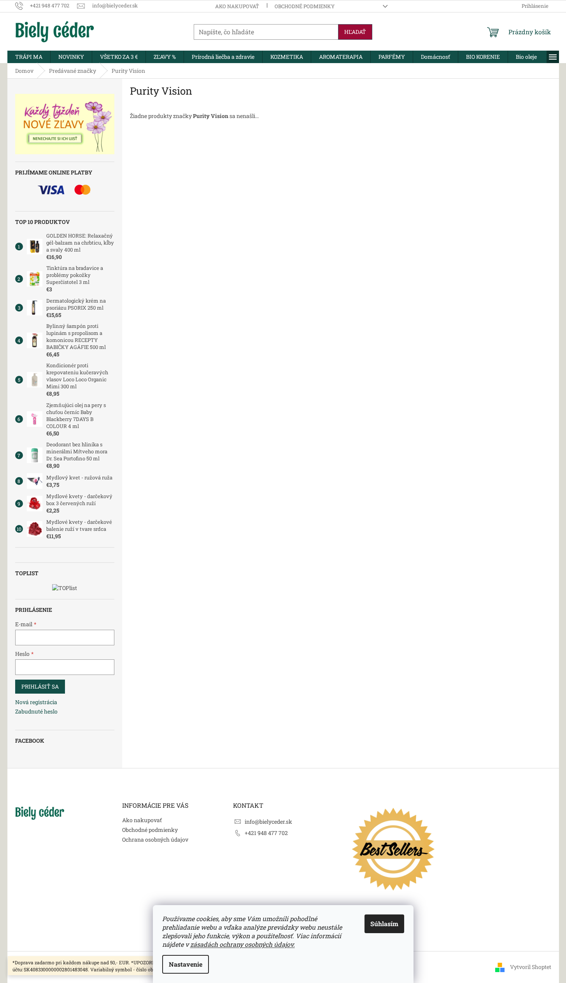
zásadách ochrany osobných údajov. (242, 944)
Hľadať (355, 31)
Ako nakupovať (237, 6)
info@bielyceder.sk (268, 821)
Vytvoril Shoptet (530, 966)
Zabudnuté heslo (36, 711)
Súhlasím (384, 924)
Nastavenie (185, 964)
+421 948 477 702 (266, 833)
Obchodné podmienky (305, 6)
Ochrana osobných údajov (155, 839)
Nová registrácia (36, 702)
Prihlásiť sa (40, 686)
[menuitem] (28, 57)
